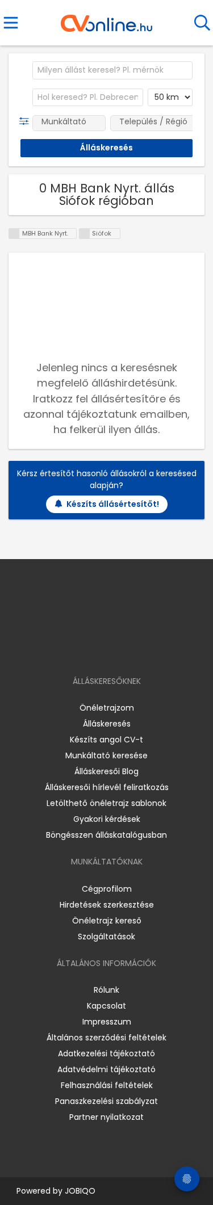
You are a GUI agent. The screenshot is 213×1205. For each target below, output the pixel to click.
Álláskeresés (107, 723)
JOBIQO (80, 1190)
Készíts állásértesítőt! (112, 504)
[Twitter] (134, 648)
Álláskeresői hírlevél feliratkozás (107, 787)
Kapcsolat (106, 1005)
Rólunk (106, 990)
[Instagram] (99, 648)
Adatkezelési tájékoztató (106, 1053)
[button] (26, 121)
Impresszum (106, 1021)
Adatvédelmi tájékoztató (106, 1069)
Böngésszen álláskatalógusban (106, 835)
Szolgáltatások (106, 936)
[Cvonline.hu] (106, 19)
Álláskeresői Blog (106, 771)
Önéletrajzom (107, 707)
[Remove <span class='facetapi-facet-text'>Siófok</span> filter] (85, 233)
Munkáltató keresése (106, 755)
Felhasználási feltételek (107, 1085)
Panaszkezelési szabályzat (106, 1101)
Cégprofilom (107, 889)
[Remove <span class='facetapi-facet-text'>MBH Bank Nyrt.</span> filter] (14, 233)
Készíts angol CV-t (106, 739)
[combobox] (112, 70)
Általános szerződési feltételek (106, 1037)
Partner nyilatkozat (106, 1117)
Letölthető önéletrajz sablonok (106, 803)
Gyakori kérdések (106, 819)
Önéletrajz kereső (106, 920)
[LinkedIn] (118, 648)
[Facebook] (80, 648)
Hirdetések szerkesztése (107, 904)
